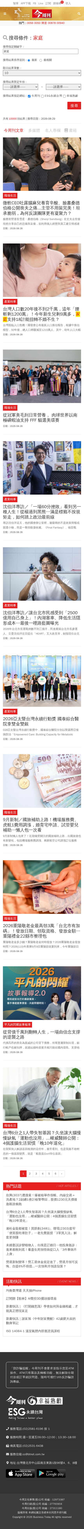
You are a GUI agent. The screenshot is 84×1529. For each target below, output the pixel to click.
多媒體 (34, 130)
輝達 (44, 23)
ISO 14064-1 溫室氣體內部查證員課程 (33, 1331)
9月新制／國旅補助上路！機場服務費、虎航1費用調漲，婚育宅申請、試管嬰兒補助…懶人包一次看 (41, 825)
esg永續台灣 (53, 95)
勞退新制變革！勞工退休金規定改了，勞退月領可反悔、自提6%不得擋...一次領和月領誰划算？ (42, 1264)
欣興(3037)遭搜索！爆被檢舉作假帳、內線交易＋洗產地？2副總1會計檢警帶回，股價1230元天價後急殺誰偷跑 (41, 1199)
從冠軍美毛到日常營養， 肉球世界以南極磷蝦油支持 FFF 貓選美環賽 (40, 418)
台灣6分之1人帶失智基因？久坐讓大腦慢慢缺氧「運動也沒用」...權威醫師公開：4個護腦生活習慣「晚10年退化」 (42, 1138)
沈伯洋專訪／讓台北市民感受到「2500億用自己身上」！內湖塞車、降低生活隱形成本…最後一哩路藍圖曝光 (41, 618)
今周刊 (35, 95)
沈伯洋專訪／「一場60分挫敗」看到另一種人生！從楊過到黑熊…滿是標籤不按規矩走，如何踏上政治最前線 (42, 512)
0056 (30, 23)
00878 (52, 23)
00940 (60, 23)
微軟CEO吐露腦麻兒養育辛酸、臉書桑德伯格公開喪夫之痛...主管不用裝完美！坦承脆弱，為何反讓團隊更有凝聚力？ (41, 208)
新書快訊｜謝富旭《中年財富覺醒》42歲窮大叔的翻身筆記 (41, 1321)
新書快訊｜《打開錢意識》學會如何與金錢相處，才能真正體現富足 (42, 1309)
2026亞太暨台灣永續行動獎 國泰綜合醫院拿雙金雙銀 (41, 721)
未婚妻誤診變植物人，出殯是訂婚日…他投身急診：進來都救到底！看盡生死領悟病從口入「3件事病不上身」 (42, 1249)
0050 (37, 23)
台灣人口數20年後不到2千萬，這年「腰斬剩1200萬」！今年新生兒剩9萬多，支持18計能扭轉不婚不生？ (41, 314)
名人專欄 (53, 130)
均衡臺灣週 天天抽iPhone (24, 1291)
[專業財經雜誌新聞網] (42, 13)
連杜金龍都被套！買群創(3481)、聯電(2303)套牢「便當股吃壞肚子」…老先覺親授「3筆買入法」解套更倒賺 (41, 1233)
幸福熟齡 (72, 95)
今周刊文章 (13, 130)
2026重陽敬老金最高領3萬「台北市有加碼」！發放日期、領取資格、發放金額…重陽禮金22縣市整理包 (41, 931)
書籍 (73, 130)
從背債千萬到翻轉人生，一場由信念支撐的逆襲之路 (41, 1035)
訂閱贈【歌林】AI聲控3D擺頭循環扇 (31, 1299)
